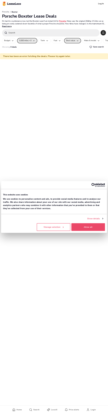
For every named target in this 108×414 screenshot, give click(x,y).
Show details (93, 218)
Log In (101, 3)
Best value (70, 40)
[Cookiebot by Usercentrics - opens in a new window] (93, 185)
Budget (7, 40)
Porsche (5, 12)
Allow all (88, 227)
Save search (98, 47)
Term (42, 40)
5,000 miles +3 (25, 40)
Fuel (55, 40)
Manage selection (52, 227)
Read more (6, 26)
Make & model (90, 40)
